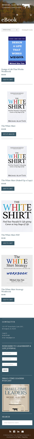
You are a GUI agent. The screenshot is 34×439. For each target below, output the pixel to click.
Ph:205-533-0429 (6, 335)
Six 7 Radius (18, 437)
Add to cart (8, 79)
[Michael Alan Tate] (17, 6)
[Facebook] (14, 431)
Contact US (4, 333)
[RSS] (10, 431)
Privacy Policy (24, 437)
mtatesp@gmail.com (10, 338)
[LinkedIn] (18, 431)
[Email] (23, 431)
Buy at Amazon (8, 134)
